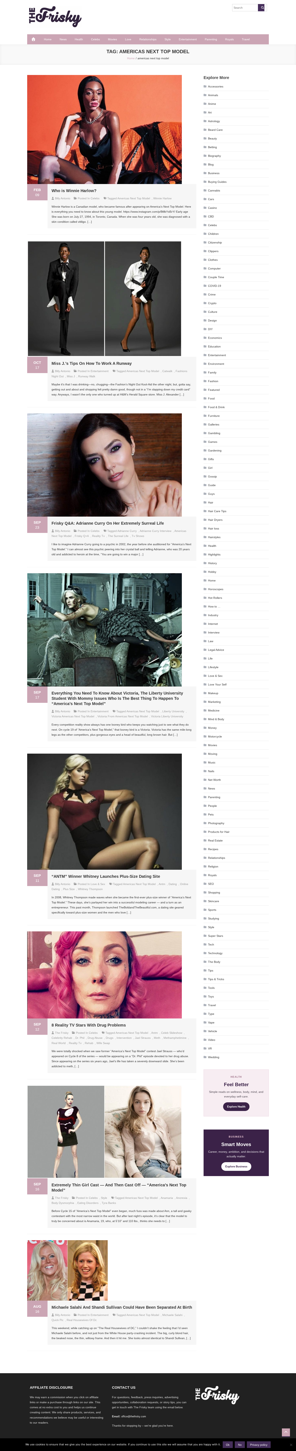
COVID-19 (214, 285)
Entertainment (188, 39)
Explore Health (236, 1106)
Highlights (214, 554)
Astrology (214, 121)
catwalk (167, 371)
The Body (214, 961)
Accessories (215, 86)
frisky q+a (82, 536)
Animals (213, 95)
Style (168, 39)
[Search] (261, 7)
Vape (211, 1022)
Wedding (213, 1057)
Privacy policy (258, 1444)
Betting (212, 147)
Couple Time (216, 277)
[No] (291, 1445)
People (212, 805)
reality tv (98, 536)
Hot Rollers (215, 597)
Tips (210, 970)
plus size (69, 889)
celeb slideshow (171, 1032)
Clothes (213, 259)
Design (212, 320)
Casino (212, 207)
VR (210, 1048)
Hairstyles (214, 537)
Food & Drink (216, 407)
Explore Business (236, 1166)
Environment (216, 363)
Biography (214, 155)
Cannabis (214, 190)
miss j (71, 376)
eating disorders (87, 1202)
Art (210, 112)
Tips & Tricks (216, 979)
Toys (211, 996)
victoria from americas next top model (122, 716)
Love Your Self (217, 684)
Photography (216, 823)
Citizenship (215, 242)
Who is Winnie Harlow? (74, 190)
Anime (212, 103)
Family (212, 372)
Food (211, 398)
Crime (212, 294)
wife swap (103, 1043)
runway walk (86, 376)
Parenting (211, 39)
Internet (213, 623)
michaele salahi (172, 1315)
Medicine (213, 710)
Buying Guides (217, 181)
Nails (211, 771)
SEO (211, 883)
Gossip (212, 476)
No (240, 1444)
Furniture (214, 415)
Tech (211, 944)
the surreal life (118, 536)
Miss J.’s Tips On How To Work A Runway (92, 363)
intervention (124, 1037)
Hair (210, 502)
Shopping (214, 892)
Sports (212, 909)
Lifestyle (213, 667)
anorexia (181, 1197)
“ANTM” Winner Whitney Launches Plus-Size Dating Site (106, 876)
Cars (211, 199)
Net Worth (214, 779)
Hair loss (213, 528)
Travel (246, 39)
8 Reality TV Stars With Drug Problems (89, 1025)
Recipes (213, 849)
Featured (214, 389)
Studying (213, 918)
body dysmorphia (63, 1202)
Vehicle (212, 1031)
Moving (212, 753)
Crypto (212, 303)
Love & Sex (98, 884)
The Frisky (61, 1032)
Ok (228, 1444)
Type (211, 1013)
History (212, 563)
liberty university (173, 711)
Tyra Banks (109, 1202)
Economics (215, 337)
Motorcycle (215, 736)
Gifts (211, 459)
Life (210, 658)
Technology (215, 953)
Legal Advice (216, 649)
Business (213, 173)
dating (173, 884)
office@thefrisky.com (133, 1416)
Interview (213, 632)
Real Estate (215, 840)
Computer (214, 268)
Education (214, 346)
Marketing (214, 701)
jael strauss (143, 1037)
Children (213, 233)
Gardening (214, 450)
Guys (211, 493)
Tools (211, 987)
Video (211, 1039)
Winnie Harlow (162, 198)
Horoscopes (215, 589)
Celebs (95, 39)
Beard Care (215, 129)
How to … (214, 606)
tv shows (138, 536)
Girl (210, 467)
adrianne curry (127, 531)
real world (59, 1043)
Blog (211, 164)
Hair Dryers (215, 519)
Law (210, 641)
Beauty (212, 138)
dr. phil (79, 1037)
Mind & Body (216, 719)
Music (211, 762)
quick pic (57, 1320)
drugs (109, 1037)
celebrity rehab (62, 1037)
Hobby (212, 571)
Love (128, 39)
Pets (211, 814)
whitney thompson (90, 889)
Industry (213, 615)
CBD (211, 216)
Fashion (213, 381)
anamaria (167, 1197)
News (63, 39)
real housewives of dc (82, 1320)
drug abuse (95, 1037)
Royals (229, 39)
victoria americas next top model (73, 716)
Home (48, 39)
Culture (212, 311)
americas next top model (133, 198)
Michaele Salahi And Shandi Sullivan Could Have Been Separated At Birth (122, 1307)
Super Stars (215, 935)
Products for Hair (219, 831)
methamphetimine (175, 1037)
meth (157, 1037)
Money (212, 727)
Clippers (213, 251)
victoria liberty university (167, 716)
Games (212, 441)
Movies (112, 39)
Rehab (89, 1043)
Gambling (214, 433)
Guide (212, 485)
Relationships (147, 39)
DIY (210, 329)
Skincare (213, 901)
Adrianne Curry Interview (155, 531)
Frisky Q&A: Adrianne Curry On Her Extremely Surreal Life (108, 523)
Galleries (213, 424)
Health (79, 39)
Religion (213, 866)
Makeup (213, 693)
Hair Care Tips (217, 511)
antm (162, 884)
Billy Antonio (62, 198)
